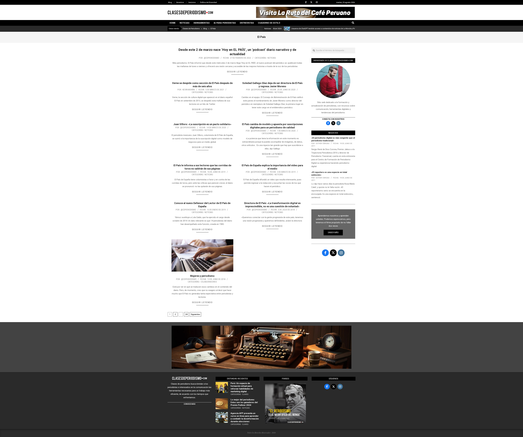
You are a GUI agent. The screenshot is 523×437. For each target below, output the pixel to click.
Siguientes (195, 314)
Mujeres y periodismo (202, 275)
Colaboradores (209, 282)
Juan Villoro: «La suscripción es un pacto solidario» (202, 124)
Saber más (333, 232)
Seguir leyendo (237, 72)
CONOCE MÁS (189, 404)
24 (186, 314)
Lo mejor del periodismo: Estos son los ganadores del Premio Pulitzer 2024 (244, 402)
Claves (245, 394)
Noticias (271, 58)
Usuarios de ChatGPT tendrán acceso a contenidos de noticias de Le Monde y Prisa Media (306, 29)
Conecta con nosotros (333, 119)
